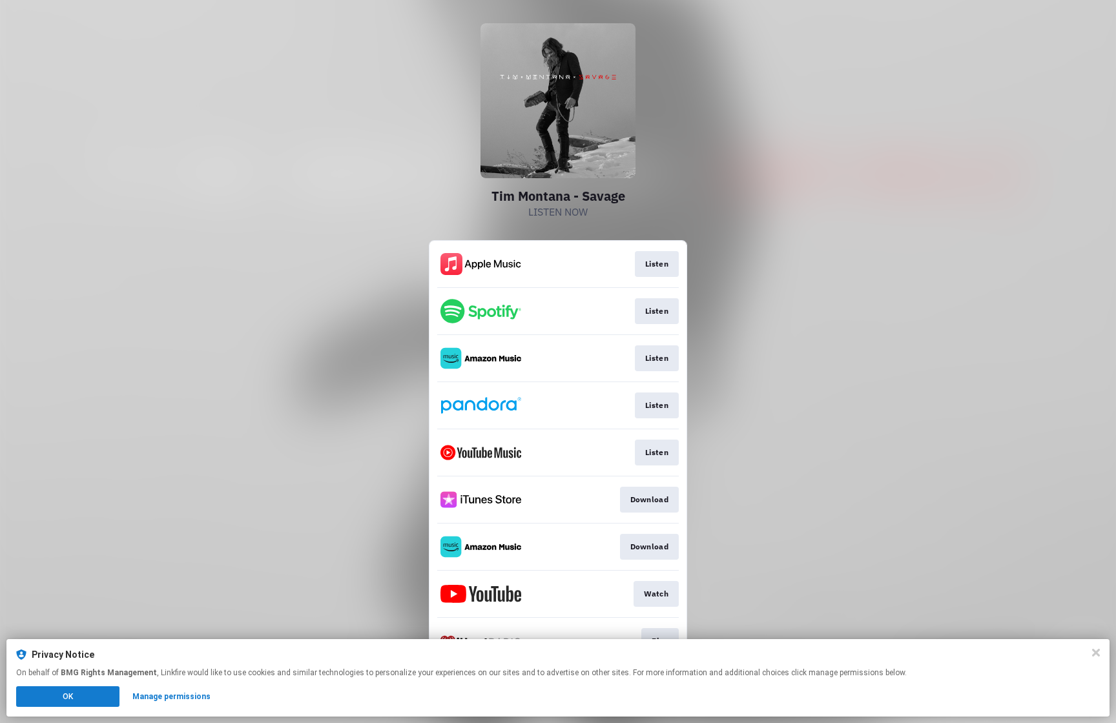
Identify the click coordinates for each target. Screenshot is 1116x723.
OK (68, 696)
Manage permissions (171, 696)
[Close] (1096, 652)
